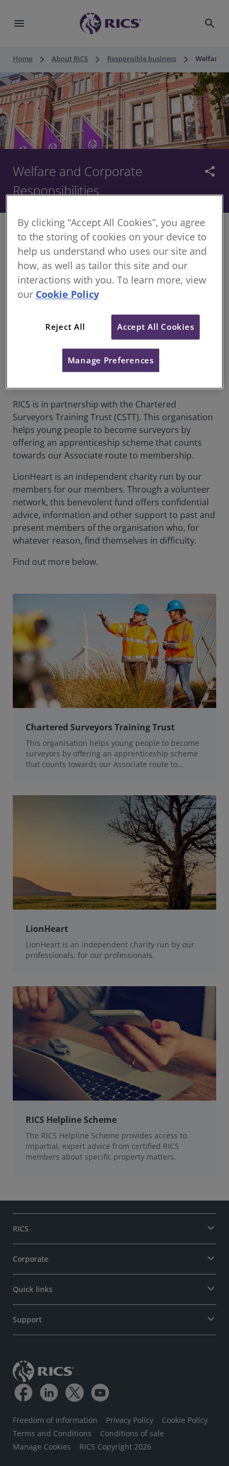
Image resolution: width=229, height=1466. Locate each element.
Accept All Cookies (155, 327)
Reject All (65, 327)
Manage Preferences (111, 360)
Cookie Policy (67, 294)
